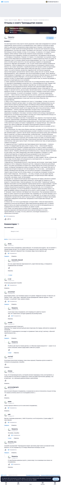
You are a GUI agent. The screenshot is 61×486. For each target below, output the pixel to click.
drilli (9, 414)
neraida (10, 322)
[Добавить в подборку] (54, 28)
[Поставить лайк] (5, 219)
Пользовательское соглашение (33, 475)
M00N (9, 401)
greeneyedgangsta (13, 387)
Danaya (10, 371)
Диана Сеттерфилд (15, 30)
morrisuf (10, 356)
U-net (9, 279)
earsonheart (11, 292)
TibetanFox (11, 37)
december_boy (12, 442)
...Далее (35, 480)
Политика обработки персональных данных (50, 475)
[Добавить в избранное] (55, 219)
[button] (55, 38)
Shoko (10, 244)
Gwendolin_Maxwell (17, 260)
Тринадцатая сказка (16, 28)
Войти (6, 239)
